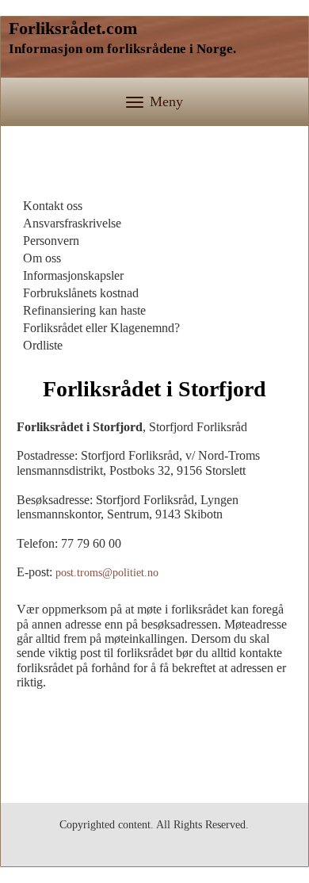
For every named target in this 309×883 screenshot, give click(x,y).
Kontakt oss (52, 205)
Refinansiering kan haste (84, 310)
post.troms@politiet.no (106, 573)
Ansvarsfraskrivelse (72, 223)
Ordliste (43, 345)
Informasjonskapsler (73, 275)
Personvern (51, 240)
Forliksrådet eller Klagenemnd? (101, 327)
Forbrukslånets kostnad (81, 293)
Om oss (42, 258)
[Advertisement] (154, 165)
